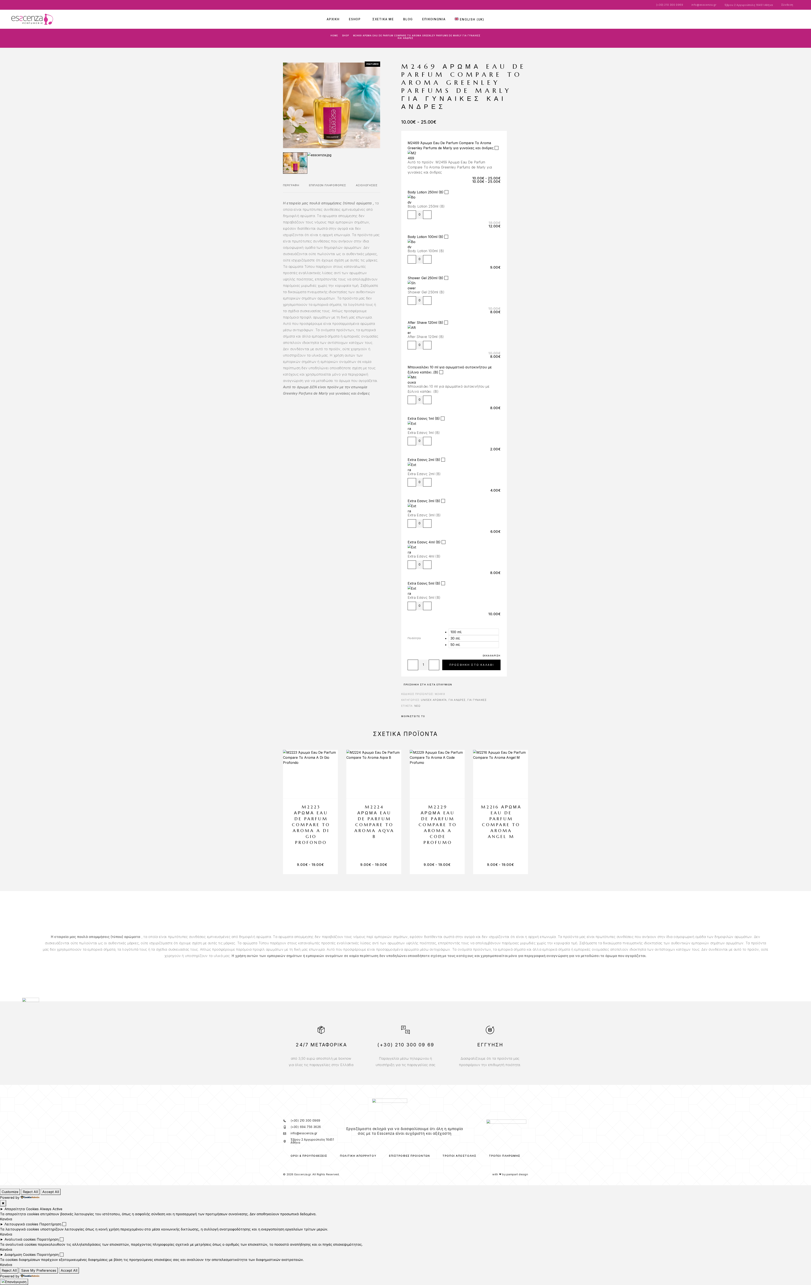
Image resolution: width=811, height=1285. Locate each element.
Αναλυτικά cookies (20, 1239)
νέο (417, 705)
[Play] (295, 163)
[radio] (474, 632)
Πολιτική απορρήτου (358, 1155)
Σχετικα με (383, 19)
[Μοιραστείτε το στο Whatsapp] (437, 716)
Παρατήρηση (50, 1224)
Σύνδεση (787, 4)
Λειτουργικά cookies (21, 1224)
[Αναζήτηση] (781, 19)
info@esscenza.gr (703, 4)
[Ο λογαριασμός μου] (788, 19)
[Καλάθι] (800, 18)
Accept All (50, 1192)
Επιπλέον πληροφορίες (327, 185)
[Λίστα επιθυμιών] (794, 18)
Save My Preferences (38, 1270)
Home (334, 35)
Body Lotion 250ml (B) (426, 192)
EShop (355, 19)
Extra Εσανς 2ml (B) (424, 460)
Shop (345, 35)
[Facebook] (402, 1141)
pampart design (517, 1174)
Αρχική (333, 19)
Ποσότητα (414, 638)
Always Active (51, 1209)
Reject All (30, 1192)
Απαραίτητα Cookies (21, 1209)
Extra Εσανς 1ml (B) (424, 418)
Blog (408, 19)
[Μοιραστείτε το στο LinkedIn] (443, 716)
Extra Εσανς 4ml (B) (424, 542)
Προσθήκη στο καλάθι (471, 664)
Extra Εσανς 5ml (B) (424, 583)
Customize (10, 1192)
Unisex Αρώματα (434, 699)
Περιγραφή (291, 185)
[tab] (291, 188)
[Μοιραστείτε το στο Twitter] (431, 716)
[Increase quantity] (427, 215)
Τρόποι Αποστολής (459, 1155)
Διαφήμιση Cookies (20, 1254)
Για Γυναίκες (477, 699)
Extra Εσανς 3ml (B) (424, 501)
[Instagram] (407, 1141)
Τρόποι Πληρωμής (504, 1155)
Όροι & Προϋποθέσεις (309, 1155)
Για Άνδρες (457, 699)
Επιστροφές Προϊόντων (409, 1155)
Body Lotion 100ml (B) (425, 237)
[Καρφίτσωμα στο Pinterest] (434, 716)
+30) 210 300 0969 (670, 4)
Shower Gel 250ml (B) (425, 278)
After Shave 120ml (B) (425, 322)
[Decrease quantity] (412, 215)
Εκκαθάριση (492, 655)
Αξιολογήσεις (367, 185)
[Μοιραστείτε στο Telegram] (440, 716)
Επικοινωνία (433, 19)
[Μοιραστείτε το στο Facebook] (428, 716)
